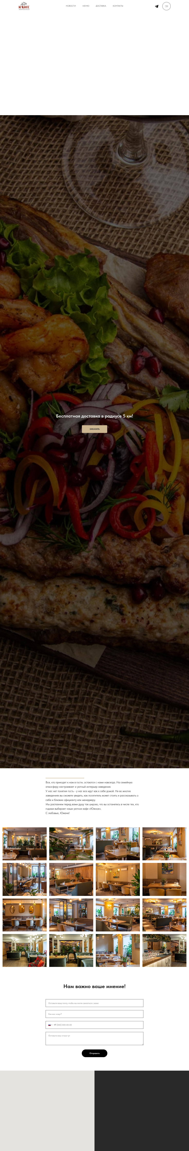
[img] (166, 6)
